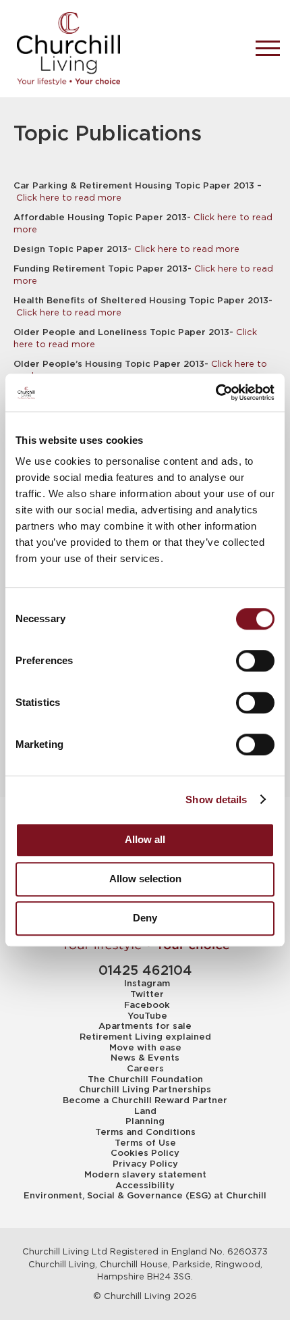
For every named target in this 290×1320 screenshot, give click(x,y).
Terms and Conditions (145, 1132)
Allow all (145, 839)
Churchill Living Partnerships (145, 1090)
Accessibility (145, 1186)
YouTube (147, 1016)
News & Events (145, 1058)
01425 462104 (145, 971)
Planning (145, 1121)
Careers (145, 1069)
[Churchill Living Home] (124, 49)
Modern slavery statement (145, 1175)
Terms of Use (145, 1143)
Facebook (147, 1005)
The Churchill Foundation (145, 1079)
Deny (145, 917)
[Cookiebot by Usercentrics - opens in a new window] (215, 392)
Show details (216, 799)
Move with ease (145, 1048)
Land (145, 1111)
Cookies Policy (145, 1153)
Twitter (147, 994)
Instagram (147, 984)
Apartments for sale (145, 1026)
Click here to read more (68, 198)
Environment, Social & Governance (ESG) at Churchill (145, 1196)
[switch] (255, 660)
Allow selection (145, 878)
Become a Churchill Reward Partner (145, 1100)
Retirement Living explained (145, 1037)
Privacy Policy (145, 1164)
